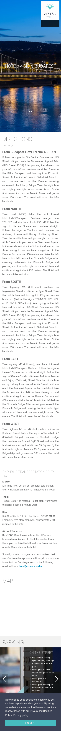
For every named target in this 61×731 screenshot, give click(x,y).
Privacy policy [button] (21, 715)
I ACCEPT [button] (30, 723)
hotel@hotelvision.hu (30, 566)
